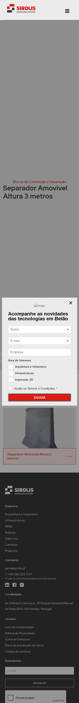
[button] (67, 11)
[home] (21, 8)
